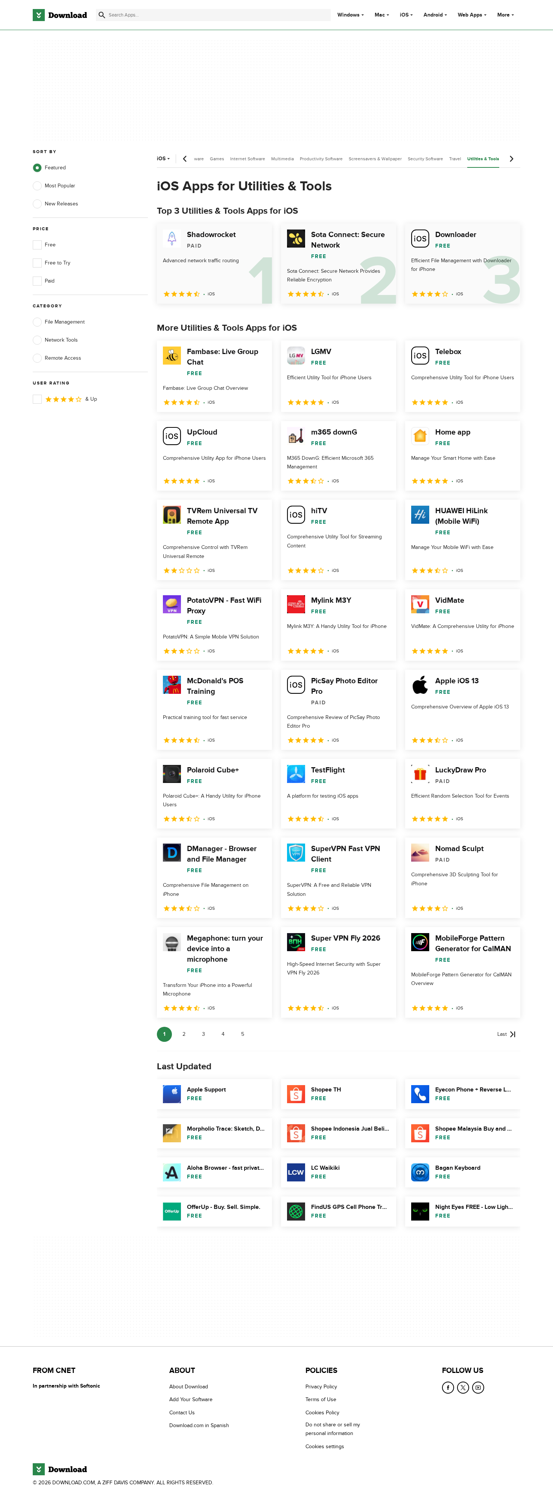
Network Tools (61, 340)
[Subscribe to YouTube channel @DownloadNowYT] (478, 1388)
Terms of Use (320, 1399)
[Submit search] (102, 15)
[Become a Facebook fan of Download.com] (448, 1388)
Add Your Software (191, 1399)
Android (433, 15)
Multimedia (282, 158)
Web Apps (470, 15)
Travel (455, 158)
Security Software (425, 158)
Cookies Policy (322, 1412)
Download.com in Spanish (199, 1425)
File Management (65, 322)
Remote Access (63, 358)
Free (50, 245)
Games (217, 158)
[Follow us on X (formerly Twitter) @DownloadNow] (463, 1388)
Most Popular (60, 185)
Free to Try (57, 263)
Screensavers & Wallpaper (375, 158)
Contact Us (182, 1412)
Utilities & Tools (483, 159)
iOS (404, 15)
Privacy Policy (321, 1386)
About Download (188, 1386)
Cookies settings (324, 1446)
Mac (380, 15)
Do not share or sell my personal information (332, 1429)
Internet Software (247, 158)
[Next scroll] (511, 159)
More (503, 15)
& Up (91, 399)
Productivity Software (321, 158)
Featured (55, 167)
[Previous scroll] (185, 159)
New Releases (61, 204)
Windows (348, 15)
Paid (50, 281)
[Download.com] (60, 15)
